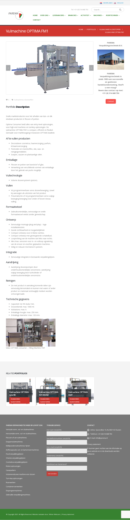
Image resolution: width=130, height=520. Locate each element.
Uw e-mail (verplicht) (54, 447)
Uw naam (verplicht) (54, 430)
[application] (30, 333)
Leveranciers (58, 15)
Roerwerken (10, 483)
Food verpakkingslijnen (14, 454)
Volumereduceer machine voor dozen (20, 474)
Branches (72, 15)
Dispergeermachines (14, 491)
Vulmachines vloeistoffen (23, 100)
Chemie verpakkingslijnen (15, 458)
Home (35, 15)
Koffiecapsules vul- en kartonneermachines (22, 450)
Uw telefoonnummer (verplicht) (58, 438)
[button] (8, 68)
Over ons (44, 15)
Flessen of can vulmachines (16, 438)
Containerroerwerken (14, 487)
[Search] (120, 10)
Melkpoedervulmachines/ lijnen (18, 446)
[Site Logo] (16, 15)
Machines (98, 15)
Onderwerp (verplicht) (55, 456)
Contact (36, 20)
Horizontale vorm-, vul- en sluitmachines (21, 434)
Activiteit (85, 15)
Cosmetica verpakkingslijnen (16, 462)
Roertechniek (112, 15)
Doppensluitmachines (14, 442)
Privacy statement (94, 444)
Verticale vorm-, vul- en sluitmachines (20, 430)
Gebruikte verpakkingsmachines (18, 495)
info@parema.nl (102, 438)
